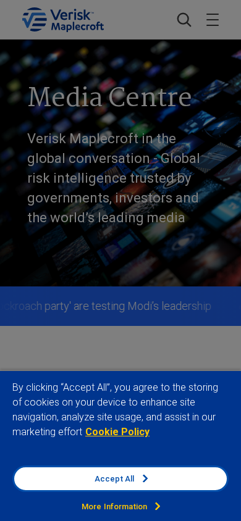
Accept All (114, 478)
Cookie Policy (117, 432)
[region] (120, 445)
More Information (114, 506)
